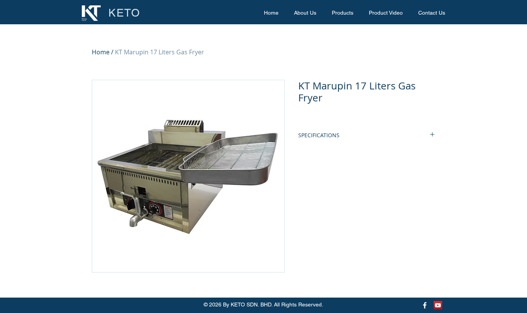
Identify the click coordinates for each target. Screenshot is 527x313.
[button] (342, 12)
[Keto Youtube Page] (438, 305)
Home (101, 52)
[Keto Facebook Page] (425, 305)
